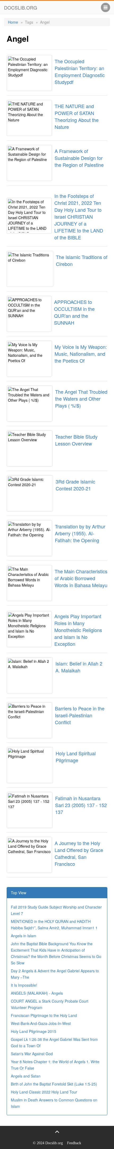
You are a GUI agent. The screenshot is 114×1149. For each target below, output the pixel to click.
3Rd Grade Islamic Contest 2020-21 (75, 485)
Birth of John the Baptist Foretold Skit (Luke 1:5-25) (54, 1084)
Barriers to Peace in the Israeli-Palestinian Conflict (79, 715)
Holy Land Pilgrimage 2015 (33, 1031)
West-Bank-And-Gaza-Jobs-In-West (41, 1023)
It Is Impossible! (24, 985)
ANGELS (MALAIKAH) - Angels (37, 993)
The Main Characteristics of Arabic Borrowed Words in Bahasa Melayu (81, 578)
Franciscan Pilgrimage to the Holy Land (44, 1015)
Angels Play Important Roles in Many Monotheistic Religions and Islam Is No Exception (78, 630)
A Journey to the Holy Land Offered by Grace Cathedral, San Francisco (79, 853)
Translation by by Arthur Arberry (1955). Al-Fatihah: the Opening (80, 533)
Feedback (74, 1143)
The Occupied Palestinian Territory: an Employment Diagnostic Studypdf (80, 71)
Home (13, 22)
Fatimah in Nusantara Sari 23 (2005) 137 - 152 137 (81, 805)
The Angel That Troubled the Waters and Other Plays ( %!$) (81, 398)
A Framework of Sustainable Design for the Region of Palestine (79, 157)
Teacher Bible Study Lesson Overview (76, 440)
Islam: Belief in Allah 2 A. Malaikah (78, 667)
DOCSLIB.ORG (20, 7)
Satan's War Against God (32, 1053)
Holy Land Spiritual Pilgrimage (76, 757)
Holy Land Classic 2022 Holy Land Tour (44, 1092)
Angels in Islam (23, 935)
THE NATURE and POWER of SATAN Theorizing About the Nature (77, 116)
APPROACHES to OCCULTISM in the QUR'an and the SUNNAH (74, 312)
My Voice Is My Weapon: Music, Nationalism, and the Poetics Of (81, 353)
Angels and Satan (26, 1076)
